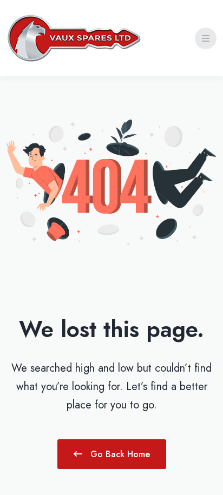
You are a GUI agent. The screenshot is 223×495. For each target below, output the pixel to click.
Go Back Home (119, 454)
